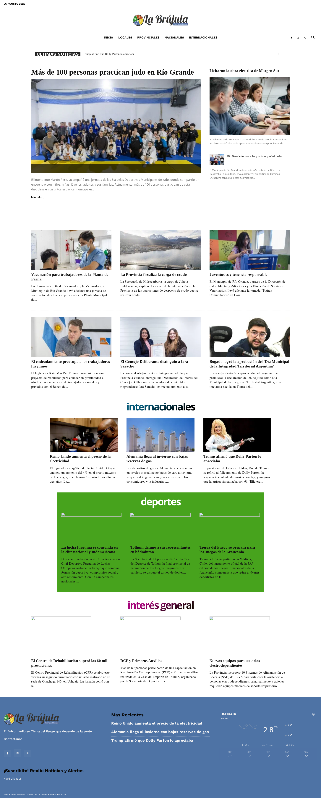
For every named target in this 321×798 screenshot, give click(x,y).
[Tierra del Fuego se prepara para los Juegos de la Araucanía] (230, 528)
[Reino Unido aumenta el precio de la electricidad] (84, 435)
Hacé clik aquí (12, 778)
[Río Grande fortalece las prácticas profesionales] (217, 159)
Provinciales (148, 37)
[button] (312, 38)
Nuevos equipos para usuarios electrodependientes (235, 663)
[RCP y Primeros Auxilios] (160, 636)
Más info (36, 197)
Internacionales (203, 37)
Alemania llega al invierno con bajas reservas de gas (160, 732)
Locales (125, 37)
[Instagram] (298, 37)
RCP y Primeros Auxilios (141, 661)
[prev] (278, 54)
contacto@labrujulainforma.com (48, 739)
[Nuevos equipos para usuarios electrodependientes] (250, 636)
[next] (284, 54)
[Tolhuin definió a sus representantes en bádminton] (160, 528)
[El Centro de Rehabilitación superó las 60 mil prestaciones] (71, 636)
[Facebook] (291, 37)
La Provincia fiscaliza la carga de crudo (153, 274)
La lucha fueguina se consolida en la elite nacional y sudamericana (89, 549)
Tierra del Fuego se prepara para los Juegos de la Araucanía (227, 549)
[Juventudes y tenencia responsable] (250, 250)
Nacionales (174, 37)
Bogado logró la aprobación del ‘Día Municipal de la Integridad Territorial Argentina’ (249, 363)
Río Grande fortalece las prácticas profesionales (254, 156)
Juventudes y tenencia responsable (238, 274)
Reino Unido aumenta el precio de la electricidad (156, 723)
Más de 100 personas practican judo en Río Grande (112, 72)
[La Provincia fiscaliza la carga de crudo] (160, 250)
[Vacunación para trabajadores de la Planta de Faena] (71, 250)
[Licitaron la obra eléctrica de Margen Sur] (250, 106)
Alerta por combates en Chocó (101, 53)
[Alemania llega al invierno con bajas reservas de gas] (160, 435)
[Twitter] (304, 37)
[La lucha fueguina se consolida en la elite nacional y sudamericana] (91, 528)
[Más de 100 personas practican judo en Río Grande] (116, 126)
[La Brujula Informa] (160, 20)
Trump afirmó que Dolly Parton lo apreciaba (152, 740)
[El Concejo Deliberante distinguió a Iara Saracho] (160, 337)
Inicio (108, 37)
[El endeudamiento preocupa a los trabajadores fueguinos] (71, 337)
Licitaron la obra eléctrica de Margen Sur (244, 70)
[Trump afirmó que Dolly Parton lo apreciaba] (237, 435)
